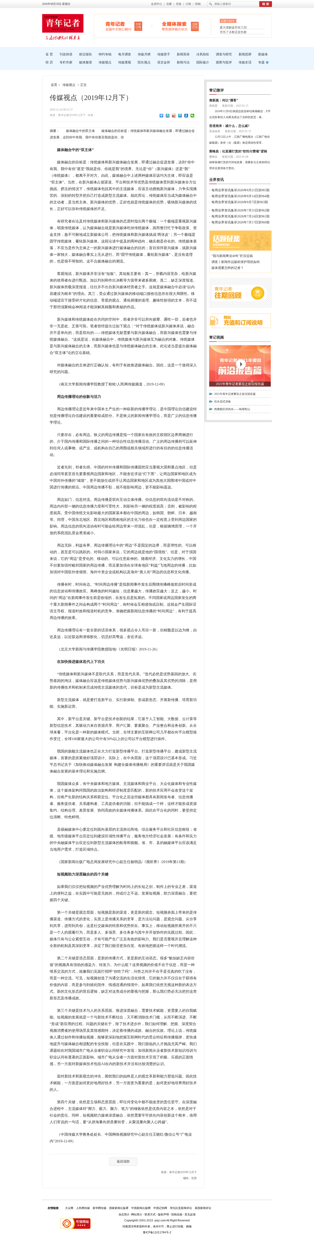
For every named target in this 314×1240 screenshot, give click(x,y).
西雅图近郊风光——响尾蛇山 (232, 409)
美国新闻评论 (203, 1208)
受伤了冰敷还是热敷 (233, 32)
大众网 (69, 1208)
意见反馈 (190, 1214)
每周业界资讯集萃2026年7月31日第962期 (240, 210)
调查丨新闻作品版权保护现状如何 (235, 262)
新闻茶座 (183, 54)
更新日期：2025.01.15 (235, 105)
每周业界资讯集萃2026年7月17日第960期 (240, 222)
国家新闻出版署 (118, 1208)
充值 (178, 4)
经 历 (49, 62)
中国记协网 (160, 1208)
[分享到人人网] (186, 115)
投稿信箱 (176, 1214)
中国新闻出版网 (141, 1208)
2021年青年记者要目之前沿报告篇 (240, 384)
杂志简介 (124, 1214)
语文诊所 (163, 62)
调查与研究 (224, 54)
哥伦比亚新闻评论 (181, 1208)
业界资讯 (216, 180)
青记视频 (216, 337)
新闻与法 (183, 62)
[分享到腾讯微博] (180, 115)
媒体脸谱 (85, 62)
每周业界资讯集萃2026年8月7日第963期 (239, 202)
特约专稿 (105, 54)
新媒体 (263, 54)
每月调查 (124, 54)
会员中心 (156, 4)
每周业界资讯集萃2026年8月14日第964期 (240, 196)
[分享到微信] (192, 115)
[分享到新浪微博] (174, 115)
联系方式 (150, 1214)
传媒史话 (245, 62)
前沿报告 (85, 54)
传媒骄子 (163, 54)
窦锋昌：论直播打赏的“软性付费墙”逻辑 (238, 151)
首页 (54, 85)
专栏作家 (66, 62)
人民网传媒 (83, 1208)
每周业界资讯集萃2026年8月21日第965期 (240, 190)
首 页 (49, 54)
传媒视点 (105, 62)
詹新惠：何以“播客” (223, 100)
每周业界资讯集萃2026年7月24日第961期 (240, 216)
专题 (261, 62)
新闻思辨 (245, 54)
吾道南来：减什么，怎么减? (229, 126)
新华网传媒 (99, 1208)
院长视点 (144, 62)
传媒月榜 (144, 54)
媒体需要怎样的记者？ (227, 268)
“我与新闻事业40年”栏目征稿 (232, 256)
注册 (169, 4)
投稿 (198, 4)
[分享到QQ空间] (168, 115)
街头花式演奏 (222, 401)
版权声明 (163, 1214)
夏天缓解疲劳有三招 (233, 27)
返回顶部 (123, 1161)
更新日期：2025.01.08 (235, 156)
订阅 (188, 4)
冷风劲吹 (202, 54)
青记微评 (216, 90)
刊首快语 (66, 54)
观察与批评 (224, 62)
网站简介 (136, 1214)
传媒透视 (124, 62)
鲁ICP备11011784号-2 (157, 1232)
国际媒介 (202, 62)
